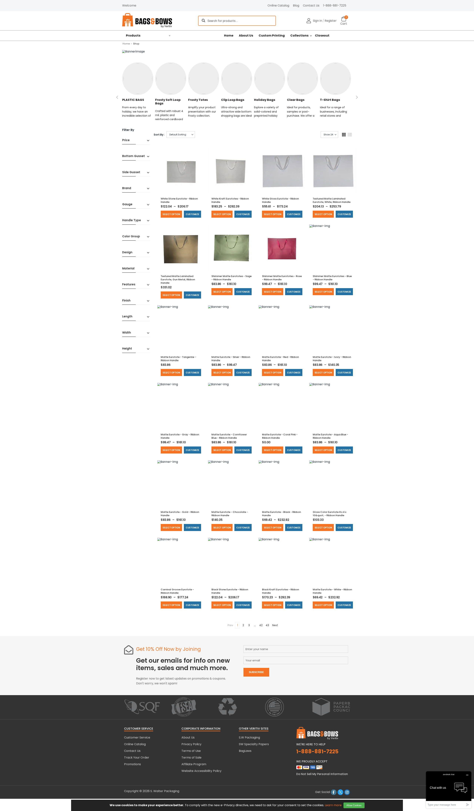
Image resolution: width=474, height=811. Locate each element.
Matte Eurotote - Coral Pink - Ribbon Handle (280, 436)
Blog (296, 5)
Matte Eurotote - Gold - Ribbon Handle (180, 513)
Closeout (322, 35)
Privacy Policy (191, 744)
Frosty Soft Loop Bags (168, 102)
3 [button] (249, 625)
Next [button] (275, 625)
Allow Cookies (354, 805)
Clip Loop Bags (232, 100)
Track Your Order (136, 757)
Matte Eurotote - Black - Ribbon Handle (281, 513)
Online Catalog (278, 5)
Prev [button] (230, 625)
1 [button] (237, 625)
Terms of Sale (191, 757)
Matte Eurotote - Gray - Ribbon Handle (180, 436)
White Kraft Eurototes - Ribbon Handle (230, 200)
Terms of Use (191, 751)
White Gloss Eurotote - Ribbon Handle (280, 200)
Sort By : (159, 134)
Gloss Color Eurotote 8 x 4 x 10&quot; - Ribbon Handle (329, 513)
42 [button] (261, 625)
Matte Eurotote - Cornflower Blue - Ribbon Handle (229, 436)
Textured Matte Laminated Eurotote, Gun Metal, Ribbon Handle (178, 279)
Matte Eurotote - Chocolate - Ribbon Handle (229, 513)
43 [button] (267, 625)
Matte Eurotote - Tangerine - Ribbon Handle (178, 358)
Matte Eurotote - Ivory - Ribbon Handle (332, 358)
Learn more (333, 805)
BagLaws (245, 751)
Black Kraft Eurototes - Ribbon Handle (280, 591)
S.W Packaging (249, 737)
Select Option (171, 214)
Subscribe (256, 672)
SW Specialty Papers (254, 744)
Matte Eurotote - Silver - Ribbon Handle (230, 358)
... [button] (255, 625)
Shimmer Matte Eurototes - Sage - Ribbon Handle (231, 277)
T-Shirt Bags (330, 100)
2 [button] (243, 625)
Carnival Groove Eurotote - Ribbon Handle (177, 591)
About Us (246, 35)
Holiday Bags (264, 100)
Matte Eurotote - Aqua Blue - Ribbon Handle (330, 436)
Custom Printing (272, 35)
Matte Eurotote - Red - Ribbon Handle (280, 358)
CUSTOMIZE (192, 214)
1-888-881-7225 (334, 5)
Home (228, 35)
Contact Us (311, 5)
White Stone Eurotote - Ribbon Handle (179, 200)
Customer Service (137, 737)
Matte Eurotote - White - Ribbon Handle (332, 591)
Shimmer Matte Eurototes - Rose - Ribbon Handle (282, 277)
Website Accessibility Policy (201, 771)
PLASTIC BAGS (133, 100)
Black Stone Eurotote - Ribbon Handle (229, 591)
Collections (299, 35)
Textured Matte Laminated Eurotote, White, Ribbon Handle (332, 200)
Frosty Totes (198, 100)
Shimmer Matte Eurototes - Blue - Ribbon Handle (332, 277)
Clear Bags (295, 100)
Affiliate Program (193, 764)
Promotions (132, 764)
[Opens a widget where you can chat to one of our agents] (449, 790)
